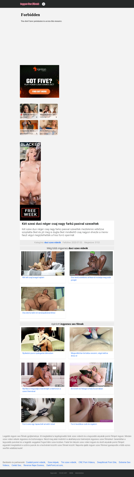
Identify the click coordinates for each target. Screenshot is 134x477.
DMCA (71, 473)
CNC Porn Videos (87, 462)
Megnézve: (89, 242)
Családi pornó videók (35, 462)
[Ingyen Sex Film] (30, 4)
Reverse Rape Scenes (34, 465)
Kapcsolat (53, 473)
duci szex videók (52, 242)
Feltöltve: (67, 242)
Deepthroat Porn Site (106, 462)
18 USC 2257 (63, 473)
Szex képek (53, 462)
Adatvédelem (79, 473)
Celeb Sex (16, 465)
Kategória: (39, 242)
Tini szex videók (68, 462)
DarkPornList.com (54, 465)
